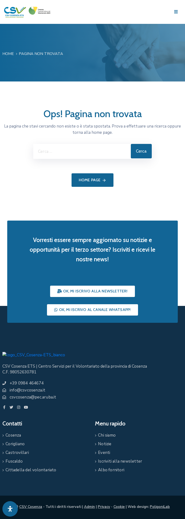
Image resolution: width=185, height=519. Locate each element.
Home (8, 53)
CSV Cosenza (30, 506)
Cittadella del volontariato (31, 470)
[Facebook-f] (4, 407)
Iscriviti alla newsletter (120, 461)
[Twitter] (11, 407)
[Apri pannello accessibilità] (10, 509)
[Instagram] (18, 407)
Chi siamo (107, 435)
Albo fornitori (111, 470)
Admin (89, 506)
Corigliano (15, 444)
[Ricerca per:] (82, 151)
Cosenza (13, 435)
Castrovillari (17, 452)
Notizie (104, 444)
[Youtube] (26, 407)
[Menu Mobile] (176, 12)
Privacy (104, 506)
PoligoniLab (160, 506)
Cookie (119, 506)
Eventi (104, 452)
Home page (90, 180)
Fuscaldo (14, 461)
